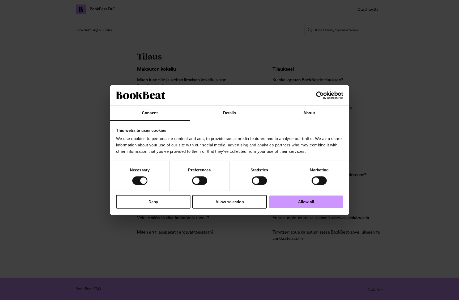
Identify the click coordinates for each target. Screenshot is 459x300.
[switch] (199, 180)
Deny (153, 202)
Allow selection (229, 202)
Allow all (306, 202)
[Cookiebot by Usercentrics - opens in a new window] (320, 95)
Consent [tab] (150, 113)
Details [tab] (229, 113)
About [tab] (309, 113)
